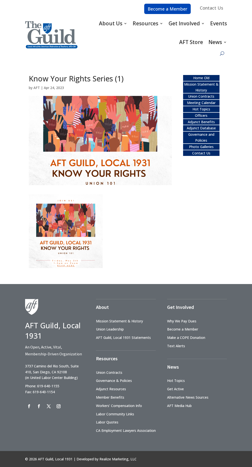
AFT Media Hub (179, 405)
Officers (201, 115)
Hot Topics (201, 109)
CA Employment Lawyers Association (126, 430)
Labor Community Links (115, 414)
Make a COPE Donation (186, 337)
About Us (110, 23)
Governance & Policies (114, 380)
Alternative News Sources (187, 397)
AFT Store (191, 42)
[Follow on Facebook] (29, 406)
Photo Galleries (201, 146)
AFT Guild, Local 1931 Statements (123, 337)
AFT (36, 87)
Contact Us (211, 8)
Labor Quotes (107, 422)
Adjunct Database (201, 128)
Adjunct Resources (111, 389)
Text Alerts (176, 346)
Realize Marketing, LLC (118, 459)
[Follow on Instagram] (59, 406)
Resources (145, 23)
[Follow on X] (49, 406)
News (215, 42)
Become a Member (167, 9)
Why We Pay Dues (181, 321)
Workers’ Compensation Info (119, 405)
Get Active (175, 389)
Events (218, 23)
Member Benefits (110, 397)
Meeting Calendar (201, 102)
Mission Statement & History (119, 321)
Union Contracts (201, 96)
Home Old (201, 77)
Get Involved (184, 23)
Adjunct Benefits (201, 122)
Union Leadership (110, 329)
